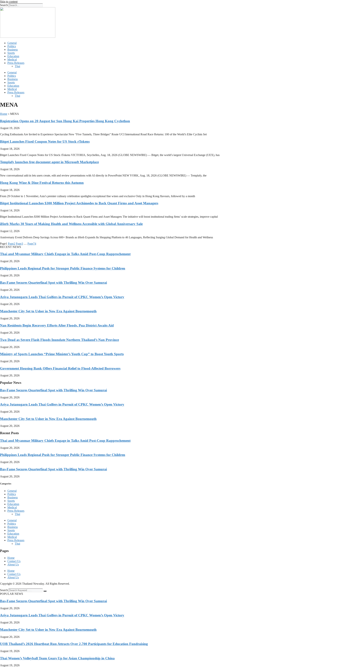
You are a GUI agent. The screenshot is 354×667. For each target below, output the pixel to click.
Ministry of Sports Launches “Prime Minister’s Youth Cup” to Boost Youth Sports (62, 354)
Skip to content (9, 1)
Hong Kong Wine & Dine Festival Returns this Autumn (42, 183)
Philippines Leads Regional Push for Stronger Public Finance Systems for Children (62, 268)
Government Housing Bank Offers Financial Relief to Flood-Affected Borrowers (60, 368)
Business (12, 49)
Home (3, 113)
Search (4, 5)
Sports (11, 52)
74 (31, 243)
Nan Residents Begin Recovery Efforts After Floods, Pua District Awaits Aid (57, 325)
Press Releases (15, 62)
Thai (17, 66)
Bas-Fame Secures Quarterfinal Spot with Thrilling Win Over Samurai (53, 282)
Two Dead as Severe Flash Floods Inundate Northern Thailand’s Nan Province (59, 340)
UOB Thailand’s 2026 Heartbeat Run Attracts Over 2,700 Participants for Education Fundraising (74, 644)
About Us (13, 564)
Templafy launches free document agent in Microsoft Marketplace (49, 162)
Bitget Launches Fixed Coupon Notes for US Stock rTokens (45, 141)
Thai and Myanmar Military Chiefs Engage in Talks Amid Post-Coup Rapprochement (65, 254)
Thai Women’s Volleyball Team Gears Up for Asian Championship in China (57, 658)
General (12, 42)
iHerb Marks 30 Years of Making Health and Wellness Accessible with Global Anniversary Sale (71, 224)
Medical (12, 59)
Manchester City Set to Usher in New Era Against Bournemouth (48, 311)
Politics (11, 46)
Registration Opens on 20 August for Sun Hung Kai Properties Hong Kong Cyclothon (65, 121)
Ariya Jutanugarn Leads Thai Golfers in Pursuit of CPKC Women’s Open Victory (62, 297)
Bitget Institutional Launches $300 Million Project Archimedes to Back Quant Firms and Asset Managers (79, 203)
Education (13, 56)
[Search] (45, 591)
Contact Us (13, 561)
